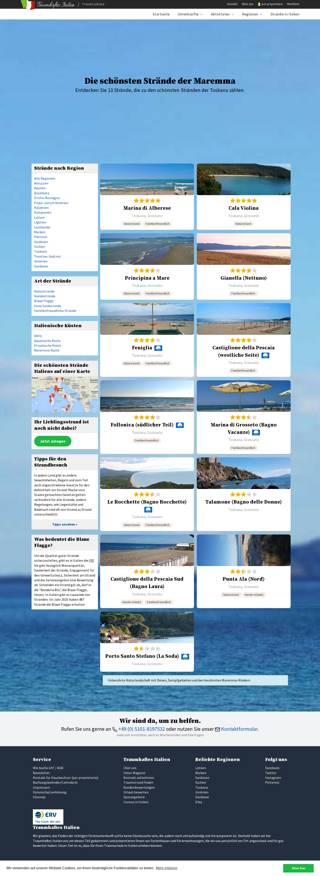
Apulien (39, 188)
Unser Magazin (134, 773)
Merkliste (293, 4)
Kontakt (232, 4)
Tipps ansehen (63, 524)
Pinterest (272, 782)
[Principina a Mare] (147, 266)
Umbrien (201, 792)
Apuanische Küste (47, 340)
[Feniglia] (147, 340)
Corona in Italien (135, 802)
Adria (38, 335)
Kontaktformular (239, 728)
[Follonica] (147, 417)
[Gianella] (244, 266)
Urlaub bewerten (135, 792)
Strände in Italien (284, 14)
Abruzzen (41, 183)
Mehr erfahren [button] (166, 868)
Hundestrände (44, 296)
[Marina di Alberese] (147, 197)
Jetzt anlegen (53, 441)
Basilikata (41, 193)
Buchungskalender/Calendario (55, 782)
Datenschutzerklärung (50, 792)
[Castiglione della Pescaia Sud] (147, 571)
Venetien (40, 261)
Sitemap (39, 797)
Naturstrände (44, 291)
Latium (39, 217)
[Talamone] (244, 494)
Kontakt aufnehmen (138, 777)
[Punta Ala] (244, 571)
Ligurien (40, 222)
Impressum (41, 787)
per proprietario (272, 4)
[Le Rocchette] (147, 494)
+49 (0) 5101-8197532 (141, 728)
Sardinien (41, 242)
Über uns (247, 4)
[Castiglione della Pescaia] (244, 340)
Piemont (40, 237)
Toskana (40, 251)
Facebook (272, 768)
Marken (39, 232)
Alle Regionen (44, 178)
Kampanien (42, 212)
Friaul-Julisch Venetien (51, 203)
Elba (198, 802)
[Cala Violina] (244, 197)
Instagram (273, 777)
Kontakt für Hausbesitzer (52, 777)
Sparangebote (134, 797)
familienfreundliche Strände (55, 310)
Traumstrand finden (138, 782)
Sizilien (39, 246)
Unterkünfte (188, 14)
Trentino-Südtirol (47, 256)
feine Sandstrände (47, 306)
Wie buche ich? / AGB (48, 768)
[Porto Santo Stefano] (147, 642)
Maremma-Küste (46, 350)
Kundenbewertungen (139, 787)
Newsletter (41, 773)
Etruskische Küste (47, 345)
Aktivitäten (220, 14)
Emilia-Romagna (47, 198)
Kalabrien (41, 207)
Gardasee (41, 266)
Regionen (250, 14)
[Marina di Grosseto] (244, 417)
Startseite (161, 14)
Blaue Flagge (44, 301)
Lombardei (42, 227)
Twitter (270, 773)
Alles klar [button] (298, 868)
